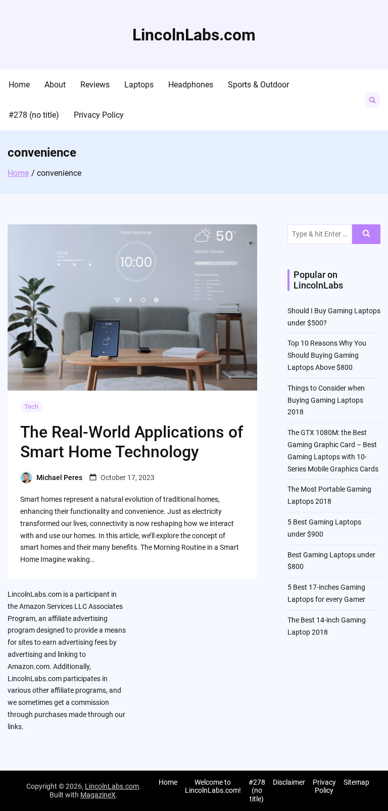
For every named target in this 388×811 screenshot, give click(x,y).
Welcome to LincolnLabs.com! (213, 786)
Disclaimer (289, 782)
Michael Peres (59, 477)
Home (19, 84)
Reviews (95, 84)
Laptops (139, 84)
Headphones (190, 84)
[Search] (366, 234)
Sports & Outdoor (258, 84)
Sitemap (356, 782)
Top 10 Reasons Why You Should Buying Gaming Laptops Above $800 (326, 355)
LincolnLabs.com (194, 34)
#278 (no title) (34, 115)
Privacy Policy (99, 115)
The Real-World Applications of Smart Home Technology (131, 441)
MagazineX (98, 795)
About (55, 84)
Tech (31, 406)
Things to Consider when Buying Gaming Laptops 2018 (326, 400)
